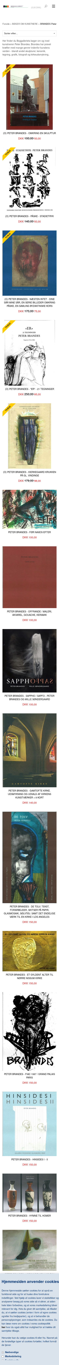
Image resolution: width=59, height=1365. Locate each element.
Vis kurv (36, 5)
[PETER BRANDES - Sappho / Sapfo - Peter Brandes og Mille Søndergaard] (29, 660)
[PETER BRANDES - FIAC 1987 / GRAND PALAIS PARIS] (29, 1031)
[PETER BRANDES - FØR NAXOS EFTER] (29, 509)
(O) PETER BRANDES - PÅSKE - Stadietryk (29, 216)
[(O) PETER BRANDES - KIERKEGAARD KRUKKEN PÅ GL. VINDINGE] (29, 435)
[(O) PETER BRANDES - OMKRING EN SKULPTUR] (29, 96)
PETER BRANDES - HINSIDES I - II (29, 1159)
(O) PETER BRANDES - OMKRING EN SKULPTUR (29, 133)
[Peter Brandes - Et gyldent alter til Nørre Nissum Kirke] (29, 950)
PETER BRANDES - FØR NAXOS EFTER (29, 532)
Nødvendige (12, 1352)
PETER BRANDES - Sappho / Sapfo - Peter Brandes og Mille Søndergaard (29, 697)
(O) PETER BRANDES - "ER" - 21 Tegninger (29, 389)
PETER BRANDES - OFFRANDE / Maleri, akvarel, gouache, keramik (29, 613)
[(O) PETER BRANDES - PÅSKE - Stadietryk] (29, 179)
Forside (6, 23)
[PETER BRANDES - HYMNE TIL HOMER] (29, 1192)
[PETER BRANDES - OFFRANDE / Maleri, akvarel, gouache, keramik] (29, 577)
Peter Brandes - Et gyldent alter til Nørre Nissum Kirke (29, 976)
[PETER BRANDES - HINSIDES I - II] (29, 1123)
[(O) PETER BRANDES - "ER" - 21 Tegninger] (29, 352)
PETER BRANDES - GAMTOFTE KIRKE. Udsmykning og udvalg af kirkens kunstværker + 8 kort (29, 794)
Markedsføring (13, 1356)
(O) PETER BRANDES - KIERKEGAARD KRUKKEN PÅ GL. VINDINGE (29, 473)
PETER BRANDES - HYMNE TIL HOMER (29, 1215)
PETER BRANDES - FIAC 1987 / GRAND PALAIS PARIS (29, 1075)
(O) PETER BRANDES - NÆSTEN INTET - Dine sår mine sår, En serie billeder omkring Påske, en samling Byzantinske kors (29, 302)
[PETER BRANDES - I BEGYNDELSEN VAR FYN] (29, 1250)
